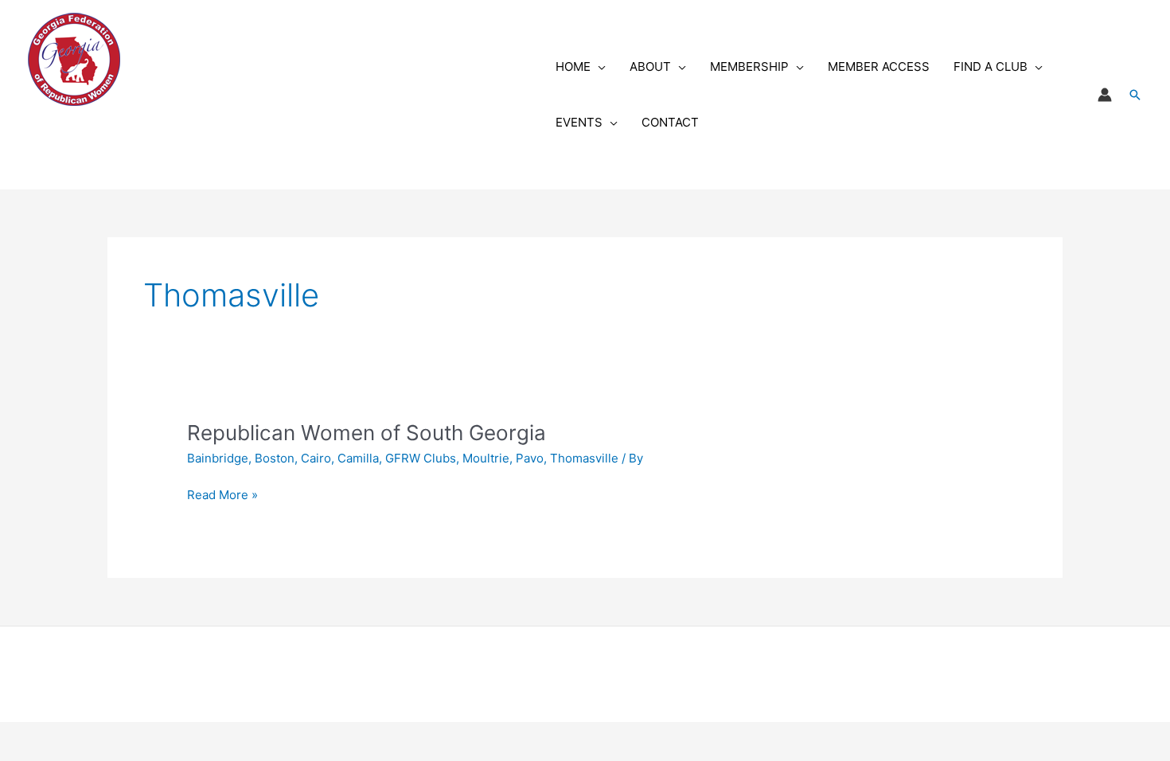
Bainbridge (217, 458)
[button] (598, 67)
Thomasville (584, 458)
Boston (274, 458)
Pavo (530, 458)
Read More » (222, 495)
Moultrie (485, 458)
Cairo (316, 458)
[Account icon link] (1105, 95)
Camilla (358, 458)
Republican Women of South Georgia (366, 432)
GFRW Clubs (420, 458)
